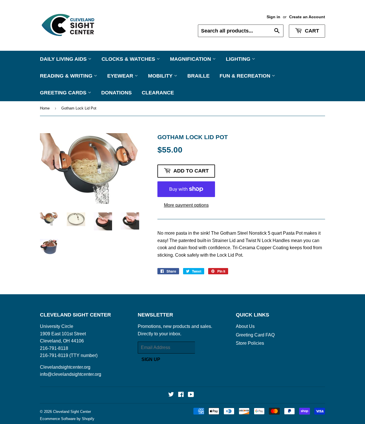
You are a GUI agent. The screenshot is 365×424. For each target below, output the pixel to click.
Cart (311, 31)
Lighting (239, 59)
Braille (198, 76)
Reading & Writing (67, 76)
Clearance (158, 93)
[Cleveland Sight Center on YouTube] (191, 395)
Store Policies (250, 343)
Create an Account (307, 17)
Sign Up (150, 359)
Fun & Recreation (246, 76)
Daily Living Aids (64, 59)
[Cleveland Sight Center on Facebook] (181, 395)
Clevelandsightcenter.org (65, 367)
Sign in (273, 17)
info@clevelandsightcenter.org (70, 374)
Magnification (191, 59)
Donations (116, 93)
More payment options (186, 205)
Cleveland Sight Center (72, 411)
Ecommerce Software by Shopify (67, 419)
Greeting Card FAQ (255, 334)
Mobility (161, 76)
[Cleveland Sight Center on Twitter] (171, 395)
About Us (245, 326)
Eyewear (121, 76)
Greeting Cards (64, 93)
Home (45, 108)
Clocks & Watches (129, 59)
